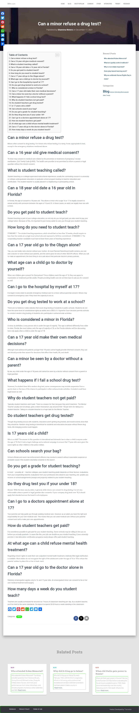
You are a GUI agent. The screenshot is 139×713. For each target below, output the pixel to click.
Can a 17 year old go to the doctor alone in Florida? (33, 127)
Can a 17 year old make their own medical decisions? (34, 91)
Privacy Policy (24, 709)
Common (90, 4)
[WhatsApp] (2, 31)
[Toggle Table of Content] (56, 55)
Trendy (117, 4)
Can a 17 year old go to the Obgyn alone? (28, 76)
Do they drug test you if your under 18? (28, 115)
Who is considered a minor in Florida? (27, 88)
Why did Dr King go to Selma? (68, 671)
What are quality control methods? (116, 63)
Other (99, 4)
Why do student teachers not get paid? (28, 100)
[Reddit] (2, 26)
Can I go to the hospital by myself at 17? (27, 82)
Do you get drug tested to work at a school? (30, 85)
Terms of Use (37, 709)
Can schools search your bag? (24, 109)
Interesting (108, 4)
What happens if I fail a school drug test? (29, 97)
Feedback (126, 4)
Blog (69, 4)
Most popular (79, 4)
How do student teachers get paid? (26, 121)
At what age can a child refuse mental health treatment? (35, 124)
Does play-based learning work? (115, 71)
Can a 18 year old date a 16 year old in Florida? (30, 67)
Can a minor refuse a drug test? (24, 58)
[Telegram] (2, 35)
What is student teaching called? (24, 64)
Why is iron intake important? (114, 67)
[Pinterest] (2, 22)
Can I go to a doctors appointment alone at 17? (31, 118)
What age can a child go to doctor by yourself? (30, 79)
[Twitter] (2, 18)
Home (63, 4)
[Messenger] (2, 39)
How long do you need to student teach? (28, 73)
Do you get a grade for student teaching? (29, 112)
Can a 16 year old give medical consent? (27, 61)
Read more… (22, 690)
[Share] (2, 44)
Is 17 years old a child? (21, 106)
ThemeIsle (127, 709)
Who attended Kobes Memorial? (115, 58)
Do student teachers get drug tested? (27, 103)
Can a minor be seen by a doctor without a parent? (33, 94)
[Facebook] (2, 13)
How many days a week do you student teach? (31, 129)
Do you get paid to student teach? (25, 70)
